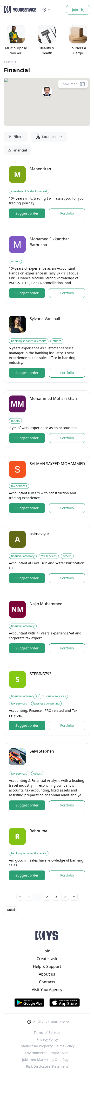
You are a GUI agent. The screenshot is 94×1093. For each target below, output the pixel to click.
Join (75, 9)
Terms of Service (47, 1032)
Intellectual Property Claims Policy (47, 1046)
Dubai (11, 910)
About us (47, 974)
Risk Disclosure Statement (47, 1066)
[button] (47, 91)
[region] (47, 39)
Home (8, 61)
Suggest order (27, 213)
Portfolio (67, 213)
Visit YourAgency (47, 989)
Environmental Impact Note (47, 1052)
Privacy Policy (47, 1039)
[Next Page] (65, 897)
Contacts (47, 982)
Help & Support (47, 966)
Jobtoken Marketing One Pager (47, 1059)
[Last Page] (74, 897)
